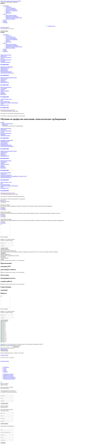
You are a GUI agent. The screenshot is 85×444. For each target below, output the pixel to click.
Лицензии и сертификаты (12, 10)
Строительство (4, 69)
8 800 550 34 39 (51, 26)
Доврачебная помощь (5, 62)
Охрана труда (4, 56)
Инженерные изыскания (6, 71)
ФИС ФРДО (8, 12)
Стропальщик (4, 88)
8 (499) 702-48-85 (4, 355)
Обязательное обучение (11, 15)
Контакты (5, 22)
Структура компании (10, 8)
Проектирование (4, 70)
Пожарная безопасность (6, 59)
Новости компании (6, 345)
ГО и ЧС (2, 58)
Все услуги (3, 200)
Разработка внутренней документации (9, 102)
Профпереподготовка (8, 375)
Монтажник (3, 94)
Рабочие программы (10, 18)
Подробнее (3, 208)
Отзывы (5, 21)
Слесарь (2, 92)
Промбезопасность (5, 68)
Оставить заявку (4, 31)
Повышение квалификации (12, 16)
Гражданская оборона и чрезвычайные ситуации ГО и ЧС (14, 176)
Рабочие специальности (8, 376)
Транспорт (3, 60)
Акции (4, 20)
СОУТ (2, 103)
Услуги (4, 14)
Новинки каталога (16, 345)
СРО (2, 100)
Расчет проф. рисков (5, 101)
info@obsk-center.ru (5, 27)
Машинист (3, 93)
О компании (6, 5)
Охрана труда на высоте (6, 57)
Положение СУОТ (5, 105)
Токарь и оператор (5, 90)
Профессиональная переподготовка (14, 17)
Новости (8, 11)
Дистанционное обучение (9, 378)
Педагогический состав (11, 9)
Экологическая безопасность (7, 72)
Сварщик (3, 89)
